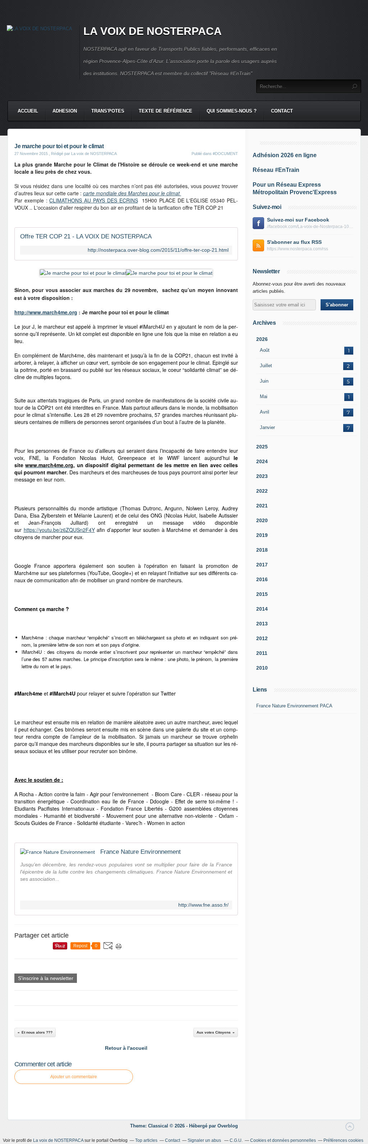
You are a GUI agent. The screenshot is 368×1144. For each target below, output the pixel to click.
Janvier (267, 427)
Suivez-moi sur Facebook (298, 220)
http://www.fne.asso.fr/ (203, 905)
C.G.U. (236, 1140)
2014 (262, 609)
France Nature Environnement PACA (294, 705)
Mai (263, 396)
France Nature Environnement (140, 851)
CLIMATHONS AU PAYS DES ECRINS (93, 200)
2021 (262, 506)
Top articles (146, 1140)
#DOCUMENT (225, 153)
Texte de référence (165, 111)
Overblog (227, 1126)
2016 (262, 579)
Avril (264, 412)
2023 (262, 476)
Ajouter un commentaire (73, 1076)
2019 (262, 535)
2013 (262, 623)
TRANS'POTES (107, 111)
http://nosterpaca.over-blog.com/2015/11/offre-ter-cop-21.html (158, 250)
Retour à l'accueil (126, 1048)
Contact (282, 111)
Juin (264, 381)
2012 (262, 638)
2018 (262, 550)
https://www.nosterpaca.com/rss (297, 248)
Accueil (28, 111)
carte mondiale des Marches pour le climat (132, 193)
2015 (262, 594)
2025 (262, 447)
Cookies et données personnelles (283, 1140)
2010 (262, 668)
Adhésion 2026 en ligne (285, 155)
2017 (262, 565)
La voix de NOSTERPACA (58, 1140)
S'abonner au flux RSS (294, 242)
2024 (262, 461)
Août (265, 350)
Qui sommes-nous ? (232, 111)
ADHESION (64, 111)
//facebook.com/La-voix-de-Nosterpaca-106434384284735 (310, 226)
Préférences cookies (343, 1140)
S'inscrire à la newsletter (45, 978)
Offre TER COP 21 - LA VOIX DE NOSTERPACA (86, 236)
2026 (262, 339)
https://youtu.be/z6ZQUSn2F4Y (59, 529)
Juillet (266, 365)
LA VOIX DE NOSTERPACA (152, 31)
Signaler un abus (205, 1140)
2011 (261, 653)
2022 (262, 491)
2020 (262, 520)
